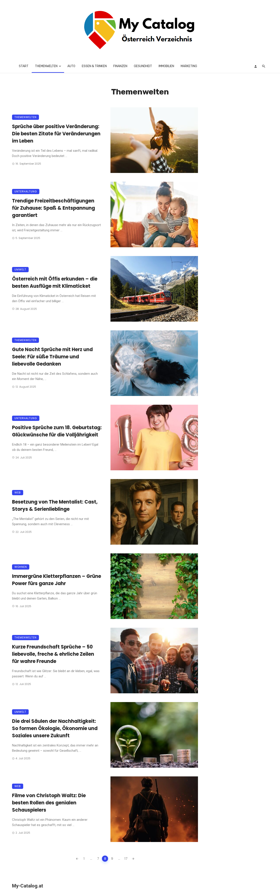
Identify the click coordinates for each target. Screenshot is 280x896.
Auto (71, 66)
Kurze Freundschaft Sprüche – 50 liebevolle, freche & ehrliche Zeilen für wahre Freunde (53, 654)
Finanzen (120, 66)
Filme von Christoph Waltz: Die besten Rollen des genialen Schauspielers (49, 802)
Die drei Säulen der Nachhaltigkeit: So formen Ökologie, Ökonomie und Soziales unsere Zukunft (55, 728)
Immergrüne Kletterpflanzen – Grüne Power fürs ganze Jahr (56, 580)
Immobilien (166, 66)
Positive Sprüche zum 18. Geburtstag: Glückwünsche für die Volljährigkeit (57, 431)
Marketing (189, 66)
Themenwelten (46, 66)
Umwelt (20, 269)
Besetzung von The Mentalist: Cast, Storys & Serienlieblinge (55, 505)
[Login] (255, 66)
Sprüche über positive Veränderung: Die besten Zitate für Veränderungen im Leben (56, 133)
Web (17, 492)
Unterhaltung (25, 191)
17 (126, 858)
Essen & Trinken (94, 66)
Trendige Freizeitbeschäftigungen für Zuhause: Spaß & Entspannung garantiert (53, 208)
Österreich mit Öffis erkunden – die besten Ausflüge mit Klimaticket (54, 282)
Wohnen (20, 567)
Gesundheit (143, 66)
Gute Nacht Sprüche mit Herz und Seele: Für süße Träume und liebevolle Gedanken (52, 356)
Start (23, 66)
